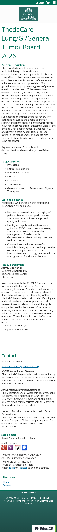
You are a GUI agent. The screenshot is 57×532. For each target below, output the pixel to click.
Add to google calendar (4, 448)
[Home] (28, 13)
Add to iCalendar (18, 447)
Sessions (8, 485)
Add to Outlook (25, 448)
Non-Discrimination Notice (39, 502)
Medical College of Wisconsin (28, 498)
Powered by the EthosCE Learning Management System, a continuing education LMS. (44, 528)
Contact (9, 355)
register (22, 467)
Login (41, 3)
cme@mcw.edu (28, 492)
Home (6, 482)
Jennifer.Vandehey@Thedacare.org (20, 366)
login (12, 467)
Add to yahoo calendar (11, 448)
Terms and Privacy (24, 500)
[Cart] (48, 4)
